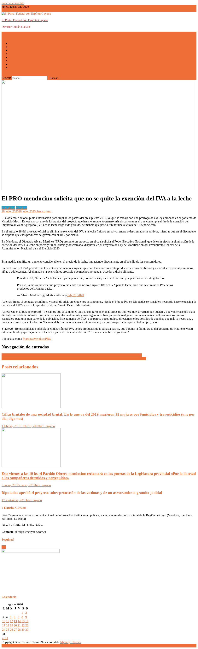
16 (26, 621)
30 (26, 629)
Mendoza (15, 46)
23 (26, 625)
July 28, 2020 (75, 295)
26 (11, 629)
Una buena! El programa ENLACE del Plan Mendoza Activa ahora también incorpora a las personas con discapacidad (74, 358)
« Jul (5, 638)
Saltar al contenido (13, 3)
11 (7, 621)
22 (23, 625)
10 (3, 621)
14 (19, 621)
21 (19, 625)
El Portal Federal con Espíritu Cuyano (25, 20)
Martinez (28, 338)
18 (7, 625)
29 (23, 629)
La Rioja (14, 57)
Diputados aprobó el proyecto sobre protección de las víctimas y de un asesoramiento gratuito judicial (82, 493)
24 (3, 629)
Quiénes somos (18, 67)
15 (23, 621)
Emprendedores (18, 60)
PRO (48, 338)
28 (19, 629)
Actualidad (16, 43)
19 (11, 625)
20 (15, 625)
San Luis (14, 50)
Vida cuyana (17, 64)
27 (15, 629)
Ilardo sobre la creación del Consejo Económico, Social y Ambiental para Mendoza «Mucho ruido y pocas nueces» (72, 355)
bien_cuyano (43, 211)
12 (11, 621)
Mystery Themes (70, 642)
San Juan (14, 53)
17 (3, 625)
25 (7, 629)
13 (15, 621)
